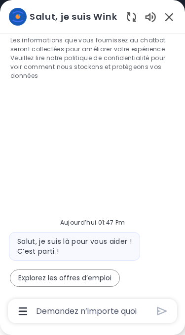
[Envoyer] (162, 311)
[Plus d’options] (23, 311)
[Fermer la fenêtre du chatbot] (169, 17)
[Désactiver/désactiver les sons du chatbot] (150, 16)
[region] (92, 163)
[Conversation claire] (131, 16)
